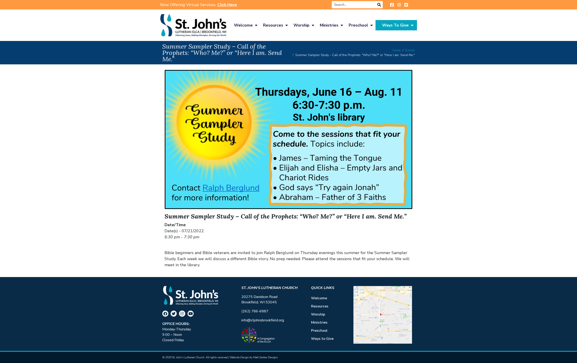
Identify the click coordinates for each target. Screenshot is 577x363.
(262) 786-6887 (254, 311)
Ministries (329, 25)
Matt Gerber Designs (265, 357)
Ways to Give (395, 25)
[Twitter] (174, 314)
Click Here (227, 4)
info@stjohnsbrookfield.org (262, 320)
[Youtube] (191, 314)
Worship (301, 25)
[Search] (379, 4)
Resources (273, 25)
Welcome (243, 25)
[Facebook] (165, 314)
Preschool (358, 25)
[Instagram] (182, 314)
